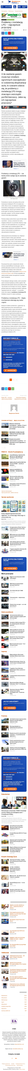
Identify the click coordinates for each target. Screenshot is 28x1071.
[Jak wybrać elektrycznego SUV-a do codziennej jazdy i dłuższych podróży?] (5, 624)
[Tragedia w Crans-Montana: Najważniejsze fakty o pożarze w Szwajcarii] (5, 670)
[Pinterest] (9, 33)
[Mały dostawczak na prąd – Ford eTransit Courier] (5, 645)
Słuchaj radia (11, 48)
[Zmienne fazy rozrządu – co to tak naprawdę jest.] (5, 606)
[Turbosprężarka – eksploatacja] (5, 599)
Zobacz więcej (22, 1069)
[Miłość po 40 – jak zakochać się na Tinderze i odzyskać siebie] (5, 877)
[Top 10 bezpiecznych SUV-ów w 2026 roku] (5, 932)
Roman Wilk (3, 816)
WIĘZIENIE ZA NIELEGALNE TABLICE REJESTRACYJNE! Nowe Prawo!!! (17, 433)
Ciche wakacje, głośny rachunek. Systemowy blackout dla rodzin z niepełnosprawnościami (17, 543)
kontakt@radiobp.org (18, 1048)
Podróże (4, 716)
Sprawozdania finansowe (10, 1065)
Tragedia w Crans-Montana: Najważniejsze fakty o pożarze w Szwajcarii (17, 670)
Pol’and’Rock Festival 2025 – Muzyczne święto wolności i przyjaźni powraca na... (16, 827)
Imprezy (4, 651)
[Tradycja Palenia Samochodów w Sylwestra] (5, 677)
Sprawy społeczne (7, 497)
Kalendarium (5, 794)
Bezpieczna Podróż (7, 29)
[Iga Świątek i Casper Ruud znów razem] (5, 921)
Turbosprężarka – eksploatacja (17, 597)
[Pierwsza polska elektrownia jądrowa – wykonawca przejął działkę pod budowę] (5, 478)
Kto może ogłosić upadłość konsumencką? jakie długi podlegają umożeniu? (18, 978)
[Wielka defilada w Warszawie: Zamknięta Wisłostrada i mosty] (5, 656)
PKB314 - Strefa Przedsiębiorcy (12, 452)
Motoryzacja (11, 11)
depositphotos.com (19, 1044)
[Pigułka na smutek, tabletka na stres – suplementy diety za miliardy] (5, 906)
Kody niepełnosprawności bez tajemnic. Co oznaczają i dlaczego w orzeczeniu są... (13, 515)
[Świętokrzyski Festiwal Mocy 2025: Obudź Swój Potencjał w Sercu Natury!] (5, 841)
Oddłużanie (11, 708)
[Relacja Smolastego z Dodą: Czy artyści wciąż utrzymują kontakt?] (5, 663)
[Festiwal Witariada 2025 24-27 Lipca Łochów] (5, 834)
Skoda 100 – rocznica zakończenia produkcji (6, 398)
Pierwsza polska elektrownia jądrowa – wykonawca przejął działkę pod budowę (16, 478)
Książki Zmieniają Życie (9, 857)
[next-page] (5, 448)
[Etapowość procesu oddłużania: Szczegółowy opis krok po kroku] (5, 985)
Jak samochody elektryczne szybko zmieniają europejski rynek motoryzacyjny (18, 617)
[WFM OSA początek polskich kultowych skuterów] (5, 585)
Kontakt (12, 1063)
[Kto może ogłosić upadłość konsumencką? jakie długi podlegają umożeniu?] (5, 978)
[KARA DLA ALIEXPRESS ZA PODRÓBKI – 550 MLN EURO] (5, 471)
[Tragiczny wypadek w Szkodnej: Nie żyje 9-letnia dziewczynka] (5, 550)
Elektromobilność (7, 612)
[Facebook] (2, 33)
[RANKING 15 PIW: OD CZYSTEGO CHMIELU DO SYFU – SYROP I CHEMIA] (5, 939)
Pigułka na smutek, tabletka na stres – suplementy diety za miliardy (17, 907)
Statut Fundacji (20, 1065)
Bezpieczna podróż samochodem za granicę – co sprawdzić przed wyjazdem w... (18, 735)
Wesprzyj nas (11, 370)
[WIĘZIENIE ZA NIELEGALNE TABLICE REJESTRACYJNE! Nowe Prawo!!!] (5, 433)
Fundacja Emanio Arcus (20, 1063)
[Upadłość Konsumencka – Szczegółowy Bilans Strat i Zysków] (5, 964)
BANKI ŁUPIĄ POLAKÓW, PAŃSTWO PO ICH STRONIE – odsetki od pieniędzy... (18, 464)
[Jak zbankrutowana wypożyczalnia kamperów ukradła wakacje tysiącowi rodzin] (5, 720)
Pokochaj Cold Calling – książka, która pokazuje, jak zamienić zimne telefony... (18, 861)
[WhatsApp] (12, 33)
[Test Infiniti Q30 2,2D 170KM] (5, 592)
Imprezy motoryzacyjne (6, 491)
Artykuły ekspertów (18, 11)
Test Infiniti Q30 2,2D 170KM (16, 590)
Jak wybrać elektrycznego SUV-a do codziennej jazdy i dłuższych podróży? (17, 624)
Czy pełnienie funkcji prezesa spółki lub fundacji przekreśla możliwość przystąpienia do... (18, 971)
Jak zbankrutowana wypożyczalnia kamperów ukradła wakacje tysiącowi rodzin (18, 720)
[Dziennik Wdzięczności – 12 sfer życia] (5, 884)
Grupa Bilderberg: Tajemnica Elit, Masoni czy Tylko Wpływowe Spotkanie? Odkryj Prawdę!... (17, 456)
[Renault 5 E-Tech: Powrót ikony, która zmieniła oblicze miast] (5, 638)
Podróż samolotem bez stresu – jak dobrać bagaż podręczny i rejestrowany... (17, 742)
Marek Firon (3, 519)
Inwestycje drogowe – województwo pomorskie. (20, 398)
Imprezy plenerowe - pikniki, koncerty (9, 492)
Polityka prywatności (6, 1063)
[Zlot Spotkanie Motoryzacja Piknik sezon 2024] (5, 946)
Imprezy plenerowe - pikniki (7, 808)
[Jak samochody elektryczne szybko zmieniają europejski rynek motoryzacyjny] (5, 616)
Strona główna (4, 11)
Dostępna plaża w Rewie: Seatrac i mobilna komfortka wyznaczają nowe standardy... (18, 529)
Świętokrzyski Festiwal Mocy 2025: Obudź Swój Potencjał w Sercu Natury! (18, 841)
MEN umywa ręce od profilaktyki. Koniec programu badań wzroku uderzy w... (17, 536)
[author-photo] (14, 411)
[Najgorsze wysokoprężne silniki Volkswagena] (5, 578)
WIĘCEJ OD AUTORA (19, 420)
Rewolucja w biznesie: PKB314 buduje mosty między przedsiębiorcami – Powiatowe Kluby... (13, 812)
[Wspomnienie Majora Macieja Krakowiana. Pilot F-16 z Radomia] (5, 684)
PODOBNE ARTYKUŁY (6, 420)
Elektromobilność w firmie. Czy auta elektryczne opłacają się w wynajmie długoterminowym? (17, 631)
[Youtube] (16, 1058)
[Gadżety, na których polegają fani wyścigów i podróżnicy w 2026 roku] (5, 749)
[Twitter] (6, 33)
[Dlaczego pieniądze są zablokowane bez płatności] (5, 728)
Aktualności (4, 442)
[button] (2, 2)
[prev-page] (2, 448)
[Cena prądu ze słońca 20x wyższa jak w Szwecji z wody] (5, 485)
